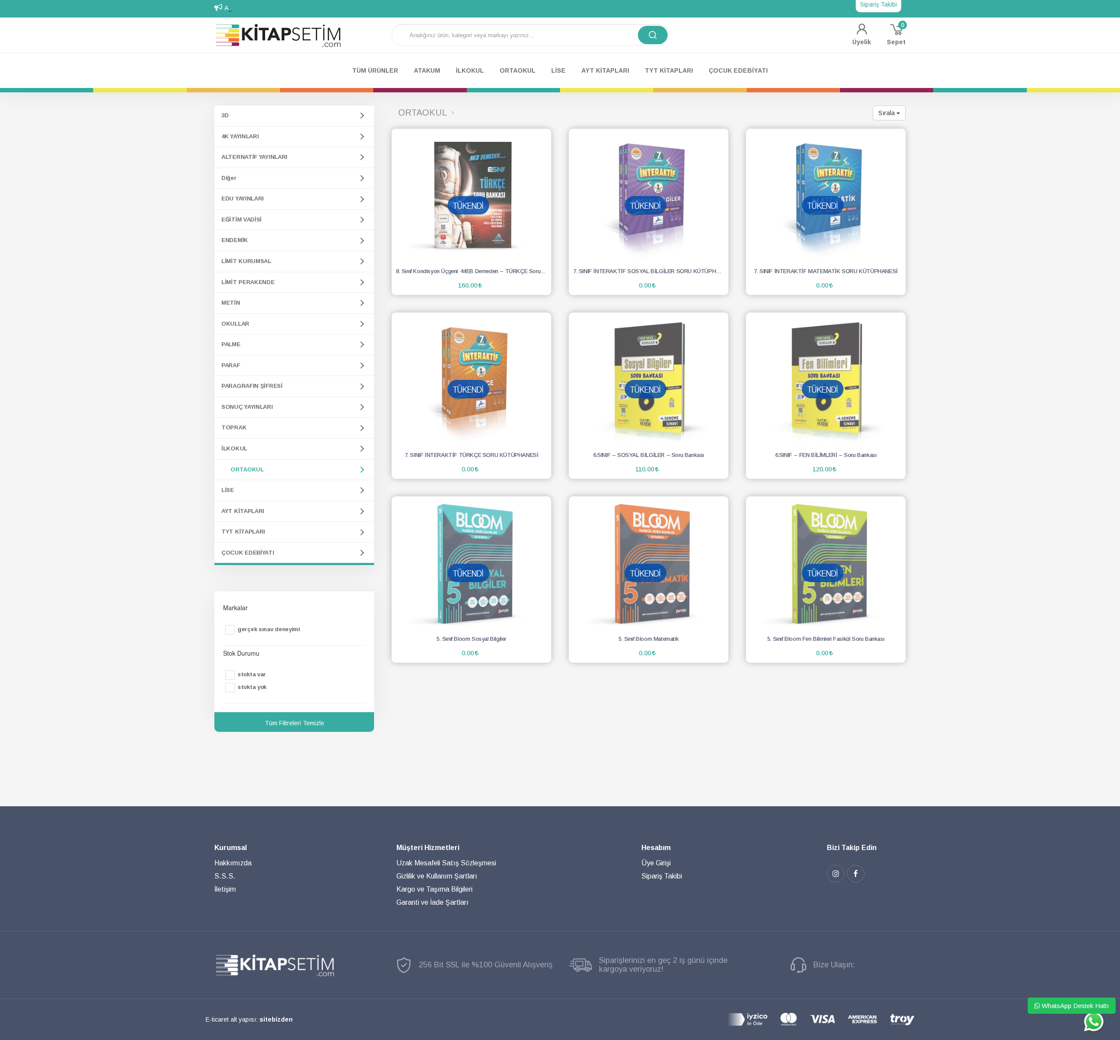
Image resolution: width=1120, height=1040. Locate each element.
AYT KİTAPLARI (242, 511)
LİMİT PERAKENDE (248, 282)
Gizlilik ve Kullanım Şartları (436, 876)
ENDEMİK (234, 240)
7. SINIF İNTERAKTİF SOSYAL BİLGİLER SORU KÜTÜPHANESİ (650, 271)
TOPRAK (233, 427)
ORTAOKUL (247, 469)
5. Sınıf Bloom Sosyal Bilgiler (471, 639)
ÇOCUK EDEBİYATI (247, 552)
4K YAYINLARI (240, 136)
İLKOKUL (234, 448)
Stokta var (252, 674)
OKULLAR (235, 323)
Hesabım (656, 847)
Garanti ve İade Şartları (432, 902)
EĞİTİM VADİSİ (241, 219)
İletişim (225, 889)
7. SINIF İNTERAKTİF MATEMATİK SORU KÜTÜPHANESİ (826, 271)
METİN (230, 302)
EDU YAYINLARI (242, 198)
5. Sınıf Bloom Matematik (649, 639)
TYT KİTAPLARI (243, 531)
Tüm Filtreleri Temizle (294, 723)
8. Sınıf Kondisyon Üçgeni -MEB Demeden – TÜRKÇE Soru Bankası (473, 271)
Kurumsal (230, 847)
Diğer (229, 178)
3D (224, 115)
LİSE (227, 490)
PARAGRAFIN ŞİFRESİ (252, 386)
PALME (231, 344)
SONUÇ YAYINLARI (247, 407)
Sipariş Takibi (661, 876)
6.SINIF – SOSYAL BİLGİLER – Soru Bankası (648, 455)
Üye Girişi (656, 863)
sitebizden (276, 1019)
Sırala (887, 112)
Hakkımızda (233, 863)
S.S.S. (224, 876)
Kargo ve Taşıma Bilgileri (434, 889)
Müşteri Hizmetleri (427, 847)
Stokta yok (252, 687)
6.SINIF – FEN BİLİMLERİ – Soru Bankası (826, 455)
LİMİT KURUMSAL (246, 261)
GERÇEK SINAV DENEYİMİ (269, 629)
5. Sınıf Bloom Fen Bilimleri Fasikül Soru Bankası (825, 639)
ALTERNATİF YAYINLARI (254, 157)
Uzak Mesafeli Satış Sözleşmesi (446, 863)
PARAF (230, 365)
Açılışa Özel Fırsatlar (253, 7)
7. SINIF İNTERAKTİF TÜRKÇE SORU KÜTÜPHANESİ (472, 455)
